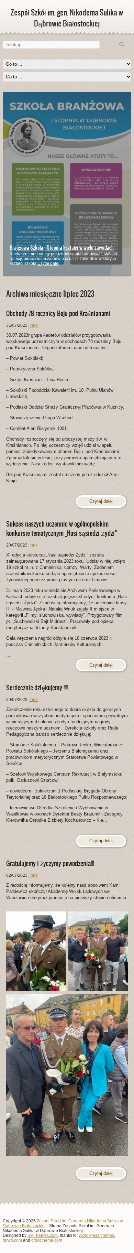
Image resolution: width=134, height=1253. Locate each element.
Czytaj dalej (48, 263)
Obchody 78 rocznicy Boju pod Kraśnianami (58, 313)
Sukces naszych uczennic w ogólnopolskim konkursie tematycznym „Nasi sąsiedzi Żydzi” (62, 528)
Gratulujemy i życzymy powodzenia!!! (50, 863)
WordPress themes (96, 1235)
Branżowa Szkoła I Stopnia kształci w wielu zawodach (62, 247)
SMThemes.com (42, 1235)
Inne (34, 325)
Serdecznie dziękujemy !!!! (37, 687)
